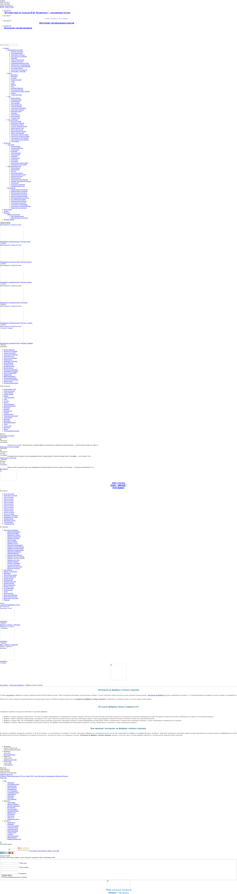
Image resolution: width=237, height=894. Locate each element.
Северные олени (12, 827)
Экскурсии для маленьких (19, 204)
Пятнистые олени (13, 836)
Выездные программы (11, 369)
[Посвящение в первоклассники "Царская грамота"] (12, 280)
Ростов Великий (16, 80)
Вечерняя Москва (13, 811)
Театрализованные (17, 148)
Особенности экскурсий (18, 164)
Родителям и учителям (18, 71)
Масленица (7, 573)
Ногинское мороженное (14, 545)
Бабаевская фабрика (13, 532)
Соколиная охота (12, 829)
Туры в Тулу (7, 426)
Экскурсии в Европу (17, 110)
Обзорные (14, 156)
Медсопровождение (17, 216)
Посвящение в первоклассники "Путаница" (14, 302)
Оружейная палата (13, 784)
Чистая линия (11, 540)
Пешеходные (8, 374)
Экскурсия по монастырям (19, 163)
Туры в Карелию (9, 404)
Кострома (14, 76)
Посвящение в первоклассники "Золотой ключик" (16, 262)
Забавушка (10, 796)
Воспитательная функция (19, 196)
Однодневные (15, 101)
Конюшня (10, 824)
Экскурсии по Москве (11, 354)
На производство (16, 105)
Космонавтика (8, 580)
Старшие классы (9, 524)
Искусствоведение (9, 585)
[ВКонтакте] (1, 853)
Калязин (6, 412)
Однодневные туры (10, 389)
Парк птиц (10, 816)
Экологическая (8, 578)
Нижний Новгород (17, 88)
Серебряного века (13, 792)
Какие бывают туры (17, 128)
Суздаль (13, 78)
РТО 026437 (118, 488)
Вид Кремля (11, 807)
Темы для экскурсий (17, 60)
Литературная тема (10, 576)
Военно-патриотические (19, 201)
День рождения (16, 153)
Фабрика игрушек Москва (15, 546)
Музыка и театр (9, 586)
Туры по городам (9, 391)
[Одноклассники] (7, 853)
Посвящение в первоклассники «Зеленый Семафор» (16, 343)
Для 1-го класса (9, 497)
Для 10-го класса (9, 512)
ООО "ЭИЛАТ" (119, 485)
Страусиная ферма (13, 826)
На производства (9, 366)
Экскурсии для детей (10, 495)
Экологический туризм (18, 174)
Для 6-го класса (9, 505)
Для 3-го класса (9, 500)
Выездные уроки (16, 111)
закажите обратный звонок (12, 749)
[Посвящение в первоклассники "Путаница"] (12, 301)
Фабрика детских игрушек (15, 556)
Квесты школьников (10, 378)
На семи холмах (12, 809)
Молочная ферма (12, 831)
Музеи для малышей (17, 133)
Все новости (4, 469)
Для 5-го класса (9, 504)
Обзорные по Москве (10, 361)
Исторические (15, 116)
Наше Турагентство (13, 214)
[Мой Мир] (9, 853)
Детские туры (15, 118)
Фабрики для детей (13, 560)
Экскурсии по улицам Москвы (21, 206)
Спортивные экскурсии (18, 203)
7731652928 (118, 483)
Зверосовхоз (11, 822)
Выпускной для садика (11, 598)
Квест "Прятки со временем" (9, 644)
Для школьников (16, 100)
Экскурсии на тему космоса (20, 138)
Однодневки (15, 141)
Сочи (12, 83)
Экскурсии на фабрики (155, 695)
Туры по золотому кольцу (19, 126)
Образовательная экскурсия (20, 63)
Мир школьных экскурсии (19, 218)
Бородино (10, 797)
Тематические (15, 158)
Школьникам (15, 169)
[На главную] (2, 1)
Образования (11, 794)
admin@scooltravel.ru (6, 6)
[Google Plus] (12, 853)
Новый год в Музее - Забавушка (10, 624)
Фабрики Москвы (13, 553)
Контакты (7, 213)
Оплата (6, 211)
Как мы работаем (9, 349)
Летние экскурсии (17, 176)
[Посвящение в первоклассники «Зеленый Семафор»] (12, 341)
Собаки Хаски (11, 832)
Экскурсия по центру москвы (20, 91)
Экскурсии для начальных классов (56, 23)
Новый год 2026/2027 (10, 571)
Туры (9, 96)
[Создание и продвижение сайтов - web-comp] (44, 851)
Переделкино (8, 359)
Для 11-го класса (9, 514)
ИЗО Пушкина (12, 787)
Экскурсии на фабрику (11, 530)
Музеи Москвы (8, 363)
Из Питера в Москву (17, 123)
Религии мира (8, 590)
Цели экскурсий (9, 494)
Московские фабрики (14, 551)
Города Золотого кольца (18, 131)
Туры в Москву (8, 392)
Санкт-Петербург (16, 95)
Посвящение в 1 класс (11, 517)
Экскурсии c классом (18, 55)
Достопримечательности (11, 431)
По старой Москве (17, 68)
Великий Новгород (10, 406)
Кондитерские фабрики (14, 555)
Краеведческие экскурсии (19, 191)
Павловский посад (13, 819)
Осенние (14, 113)
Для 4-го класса (9, 502)
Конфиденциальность (14, 839)
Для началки (15, 149)
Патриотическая (9, 583)
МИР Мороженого (9, 376)
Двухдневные (15, 103)
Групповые (14, 159)
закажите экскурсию (10, 759)
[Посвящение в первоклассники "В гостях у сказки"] (12, 321)
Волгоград (7, 407)
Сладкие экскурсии (13, 565)
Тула (12, 86)
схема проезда (8, 764)
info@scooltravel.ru (9, 754)
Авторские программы (11, 379)
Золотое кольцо (8, 394)
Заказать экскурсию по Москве (21, 181)
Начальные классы (9, 520)
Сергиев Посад (8, 414)
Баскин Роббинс (12, 541)
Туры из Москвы (12, 119)
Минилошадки (12, 837)
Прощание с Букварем (11, 515)
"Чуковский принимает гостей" (10, 605)
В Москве (14, 151)
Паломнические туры (18, 186)
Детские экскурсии (17, 51)
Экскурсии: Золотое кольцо (20, 134)
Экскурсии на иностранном (20, 139)
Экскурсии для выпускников (20, 136)
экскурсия (9, 695)
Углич (13, 81)
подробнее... (4, 621)
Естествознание (9, 588)
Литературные (15, 146)
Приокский (11, 814)
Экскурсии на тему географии (9, 447)
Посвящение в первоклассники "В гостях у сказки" (16, 323)
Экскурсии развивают (18, 184)
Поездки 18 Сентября (10, 351)
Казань (13, 93)
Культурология (8, 593)
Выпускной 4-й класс (10, 596)
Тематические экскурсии (19, 208)
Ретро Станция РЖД (10, 373)
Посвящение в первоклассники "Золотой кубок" (15, 241)
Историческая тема (10, 581)
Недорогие (14, 161)
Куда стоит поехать (17, 129)
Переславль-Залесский (11, 416)
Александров (8, 417)
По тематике (11, 188)
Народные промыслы (10, 595)
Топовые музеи (8, 364)
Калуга (6, 402)
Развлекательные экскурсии (20, 198)
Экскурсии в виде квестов (19, 179)
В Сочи (13, 171)
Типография (11, 802)
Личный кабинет (9, 219)
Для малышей (15, 154)
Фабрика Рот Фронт (13, 535)
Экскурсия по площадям (19, 56)
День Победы (15, 115)
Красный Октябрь (13, 533)
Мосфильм (10, 782)
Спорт (6, 591)
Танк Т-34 (10, 817)
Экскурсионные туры (14, 166)
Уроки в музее (8, 381)
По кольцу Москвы (17, 90)
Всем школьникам (17, 53)
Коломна (6, 409)
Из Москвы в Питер (17, 124)
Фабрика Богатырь (13, 538)
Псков (6, 429)
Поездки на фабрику (13, 563)
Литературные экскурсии (19, 194)
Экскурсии (7, 143)
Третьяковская (11, 789)
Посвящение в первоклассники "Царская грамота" (16, 282)
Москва (13, 85)
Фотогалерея (8, 209)
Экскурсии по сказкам (7, 435)
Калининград (8, 411)
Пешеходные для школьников (20, 65)
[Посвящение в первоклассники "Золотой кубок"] (12, 240)
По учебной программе (18, 199)
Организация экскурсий (15, 50)
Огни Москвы (11, 799)
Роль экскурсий (16, 121)
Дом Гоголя (14, 183)
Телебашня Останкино (11, 371)
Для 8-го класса (9, 509)
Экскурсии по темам (10, 575)
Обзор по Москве (12, 804)
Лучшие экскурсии (17, 61)
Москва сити (11, 812)
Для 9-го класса (9, 510)
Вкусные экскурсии (13, 568)
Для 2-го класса (9, 499)
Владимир (7, 427)
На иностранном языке (11, 383)
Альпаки (10, 834)
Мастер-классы (16, 178)
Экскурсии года (9, 356)
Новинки (7, 600)
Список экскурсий (9, 353)
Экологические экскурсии (19, 189)
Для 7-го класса (9, 507)
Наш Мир (14, 58)
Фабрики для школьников (15, 550)
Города (9, 73)
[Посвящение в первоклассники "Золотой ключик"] (12, 260)
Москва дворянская (13, 806)
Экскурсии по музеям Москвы (20, 66)
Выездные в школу (17, 173)
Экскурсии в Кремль (10, 358)
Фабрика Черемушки (14, 537)
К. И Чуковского (12, 791)
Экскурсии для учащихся (19, 70)
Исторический (12, 786)
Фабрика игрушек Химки (15, 548)
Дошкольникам (8, 519)
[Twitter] (4, 853)
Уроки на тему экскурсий (8, 458)
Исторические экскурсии (19, 193)
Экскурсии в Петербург (18, 108)
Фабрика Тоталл (12, 543)
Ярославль (14, 75)
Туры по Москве (16, 106)
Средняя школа (8, 522)
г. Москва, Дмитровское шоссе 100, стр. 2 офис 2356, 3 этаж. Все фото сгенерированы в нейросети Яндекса (34, 776)
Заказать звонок (5, 223)
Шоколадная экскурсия (14, 566)
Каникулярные (15, 98)
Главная (6, 48)
